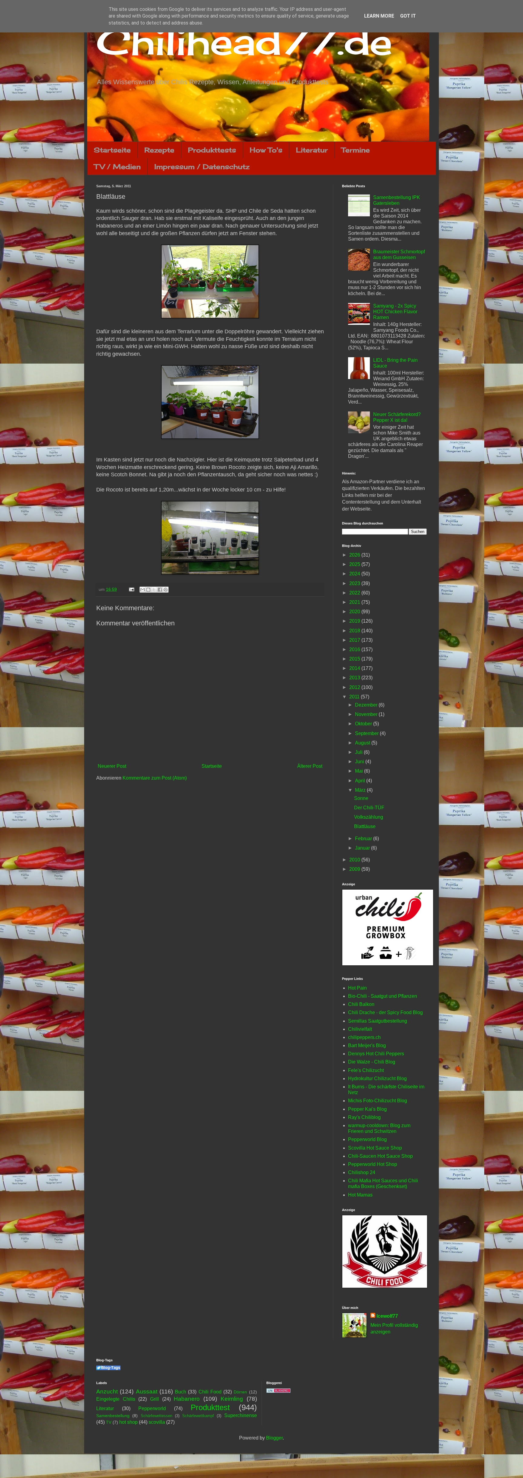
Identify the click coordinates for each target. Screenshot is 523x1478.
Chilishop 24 (361, 1172)
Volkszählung (368, 817)
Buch (180, 1391)
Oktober (364, 723)
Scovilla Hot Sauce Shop (375, 1147)
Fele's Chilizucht (366, 1070)
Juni (360, 761)
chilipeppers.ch (364, 1037)
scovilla (157, 1422)
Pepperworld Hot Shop (372, 1164)
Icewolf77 (387, 1316)
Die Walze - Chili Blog (371, 1061)
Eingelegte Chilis (115, 1399)
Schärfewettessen (156, 1415)
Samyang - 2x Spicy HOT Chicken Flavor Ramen (395, 311)
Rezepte (159, 150)
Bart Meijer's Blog (367, 1045)
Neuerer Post (112, 766)
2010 (355, 859)
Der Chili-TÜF (369, 807)
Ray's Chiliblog (364, 1117)
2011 (355, 696)
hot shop (128, 1422)
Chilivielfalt (360, 1029)
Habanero (187, 1399)
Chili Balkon (361, 1004)
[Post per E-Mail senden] (131, 589)
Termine (355, 150)
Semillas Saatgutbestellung (377, 1021)
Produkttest (210, 1407)
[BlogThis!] (148, 590)
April (360, 780)
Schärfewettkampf (198, 1415)
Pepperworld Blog (367, 1139)
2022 (355, 592)
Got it (408, 16)
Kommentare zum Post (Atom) (155, 778)
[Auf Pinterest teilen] (166, 590)
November (367, 714)
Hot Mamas (360, 1194)
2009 (355, 869)
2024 (355, 573)
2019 (355, 621)
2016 (355, 649)
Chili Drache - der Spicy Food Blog (385, 1012)
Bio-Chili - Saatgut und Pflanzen (382, 996)
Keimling (232, 1399)
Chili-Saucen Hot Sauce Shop (380, 1156)
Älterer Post (309, 766)
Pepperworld (152, 1408)
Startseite (112, 150)
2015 (355, 658)
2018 (355, 630)
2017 (355, 640)
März (361, 790)
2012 (355, 687)
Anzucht (107, 1391)
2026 (355, 555)
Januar (363, 848)
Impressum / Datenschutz (201, 166)
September (367, 733)
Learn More (379, 16)
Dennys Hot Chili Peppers (376, 1053)
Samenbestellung (113, 1415)
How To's (266, 150)
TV (108, 1422)
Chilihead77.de (244, 41)
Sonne (361, 798)
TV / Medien (117, 166)
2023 (355, 583)
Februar (364, 838)
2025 (355, 564)
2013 (355, 677)
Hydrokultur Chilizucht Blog (377, 1078)
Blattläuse (365, 826)
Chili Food (210, 1391)
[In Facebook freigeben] (160, 590)
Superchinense (240, 1415)
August (363, 742)
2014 (355, 668)
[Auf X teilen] (154, 590)
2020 (355, 611)
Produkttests (212, 150)
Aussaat (146, 1391)
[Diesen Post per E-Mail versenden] (143, 590)
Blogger (274, 1437)
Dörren (240, 1392)
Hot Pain (357, 987)
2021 (355, 602)
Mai (359, 771)
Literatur (312, 150)
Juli (359, 752)
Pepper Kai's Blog (367, 1109)
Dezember (367, 704)
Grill (154, 1399)
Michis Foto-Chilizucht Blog (377, 1100)
